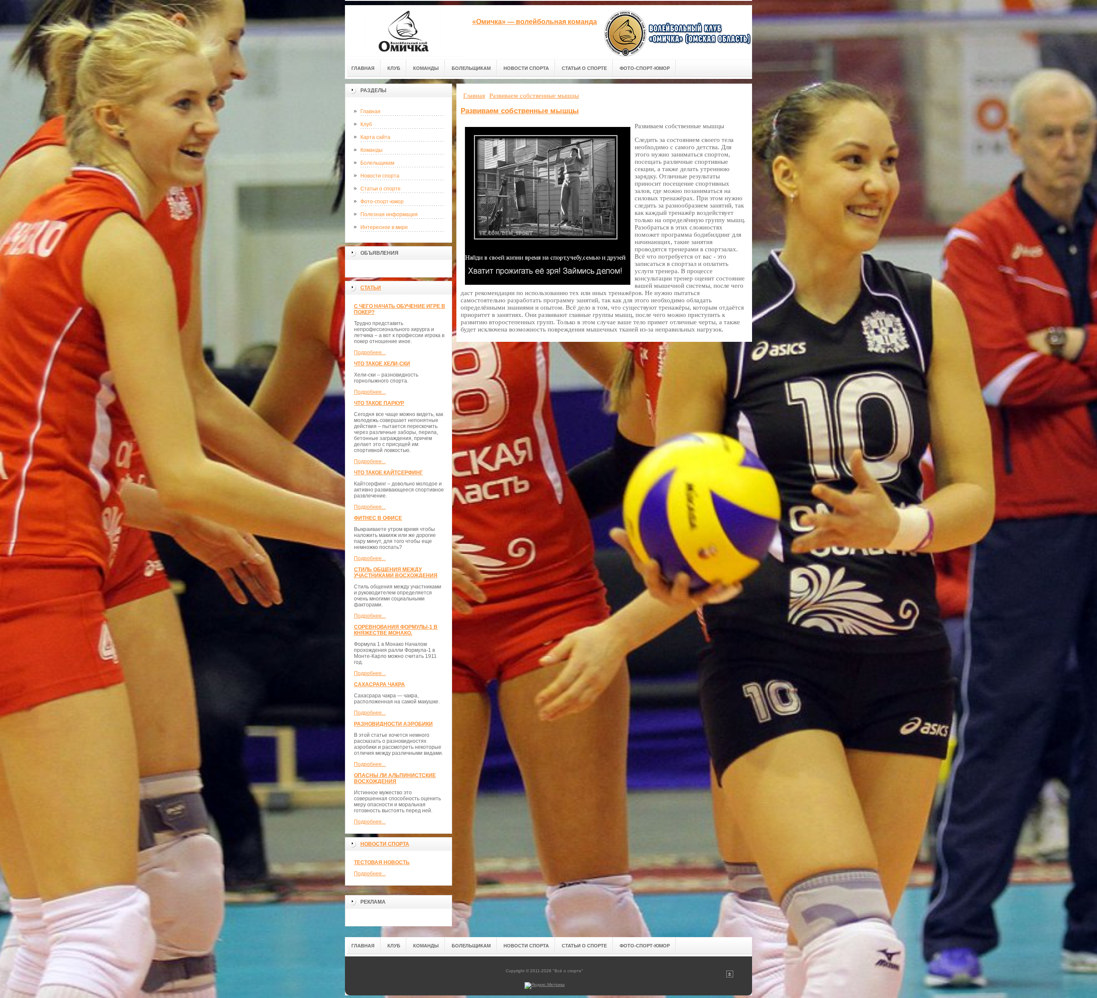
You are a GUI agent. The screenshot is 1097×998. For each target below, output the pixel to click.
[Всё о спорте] (405, 30)
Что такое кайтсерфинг (388, 473)
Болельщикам (377, 163)
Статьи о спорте (380, 189)
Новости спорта (379, 176)
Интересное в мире (384, 227)
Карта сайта (375, 137)
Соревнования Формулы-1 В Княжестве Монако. (396, 630)
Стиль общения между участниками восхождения (396, 573)
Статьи (370, 288)
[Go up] (729, 976)
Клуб (366, 124)
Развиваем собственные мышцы (520, 111)
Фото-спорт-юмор (382, 202)
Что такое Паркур (379, 403)
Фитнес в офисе (378, 518)
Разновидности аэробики (393, 724)
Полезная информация (389, 214)
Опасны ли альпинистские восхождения (395, 778)
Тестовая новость (382, 862)
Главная (370, 112)
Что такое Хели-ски (382, 364)
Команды (371, 150)
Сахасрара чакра (379, 684)
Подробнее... (370, 353)
